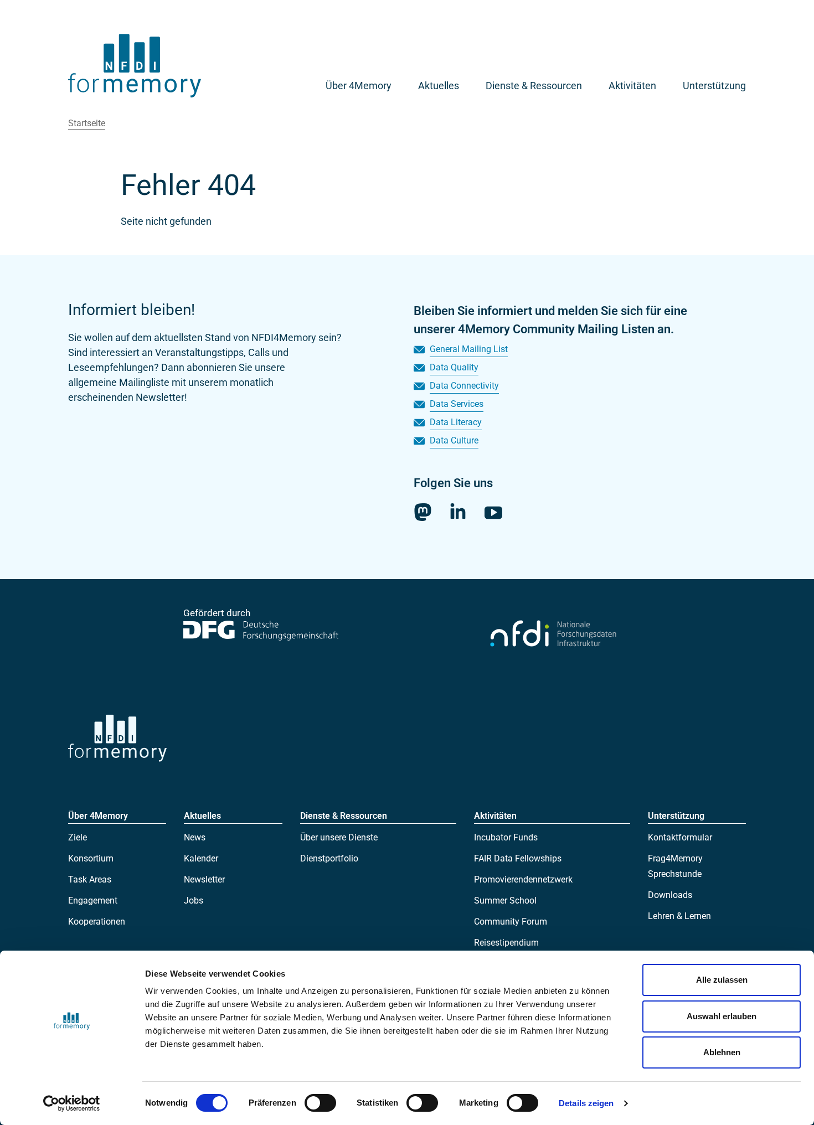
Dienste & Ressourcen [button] (534, 85)
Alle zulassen (722, 979)
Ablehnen (721, 1052)
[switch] (320, 1103)
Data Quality (454, 367)
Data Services (456, 404)
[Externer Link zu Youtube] (493, 512)
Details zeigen (586, 1103)
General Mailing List (469, 349)
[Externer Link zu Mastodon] (422, 512)
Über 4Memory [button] (358, 85)
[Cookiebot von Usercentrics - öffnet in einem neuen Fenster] (71, 1103)
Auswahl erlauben (721, 1016)
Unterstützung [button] (714, 85)
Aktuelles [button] (438, 85)
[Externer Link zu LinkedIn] (458, 511)
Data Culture (454, 440)
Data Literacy (456, 422)
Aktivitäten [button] (632, 85)
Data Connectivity (464, 385)
